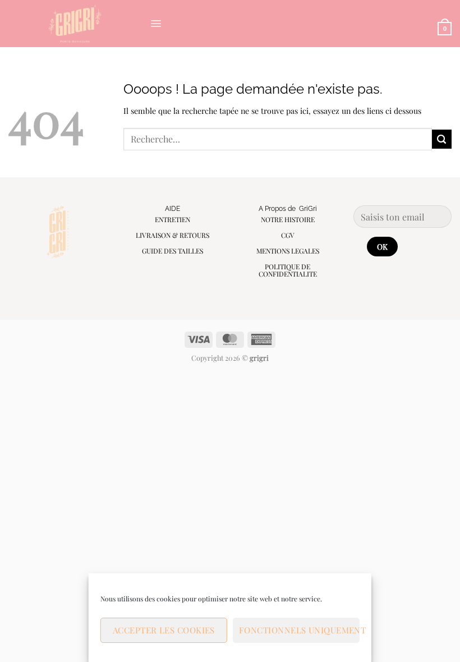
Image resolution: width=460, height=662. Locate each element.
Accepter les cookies (164, 630)
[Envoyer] (442, 139)
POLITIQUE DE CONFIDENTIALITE (288, 270)
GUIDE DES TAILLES (172, 250)
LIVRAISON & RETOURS (172, 235)
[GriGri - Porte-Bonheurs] (74, 23)
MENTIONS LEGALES (287, 250)
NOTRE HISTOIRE (288, 219)
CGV (288, 235)
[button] (156, 23)
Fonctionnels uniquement (299, 630)
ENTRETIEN (172, 219)
